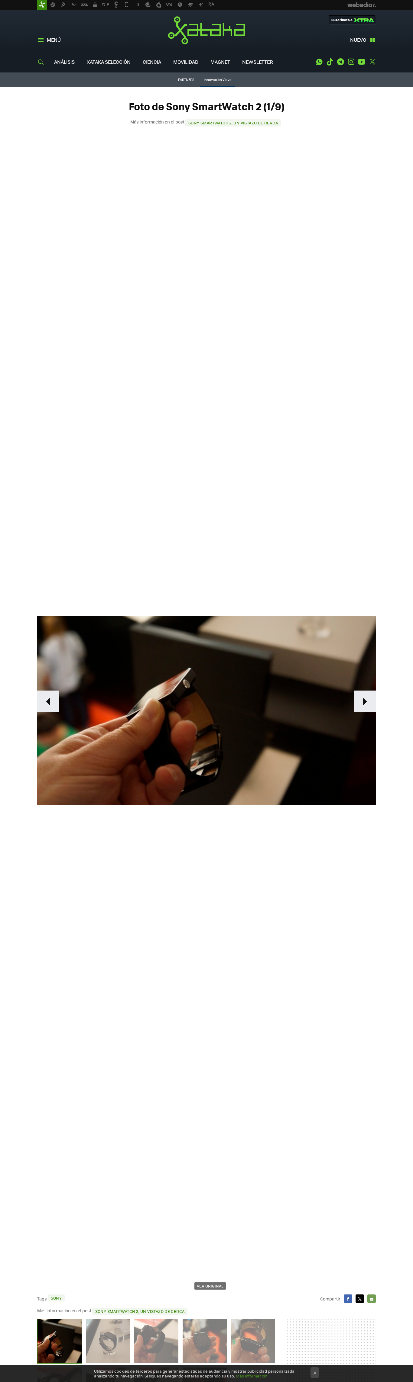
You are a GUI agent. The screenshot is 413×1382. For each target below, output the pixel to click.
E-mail (371, 1298)
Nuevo (358, 39)
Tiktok (329, 62)
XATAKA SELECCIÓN (109, 61)
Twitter (372, 62)
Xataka (206, 30)
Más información (252, 1376)
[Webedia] (361, 4)
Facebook (348, 1298)
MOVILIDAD (185, 61)
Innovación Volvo (218, 79)
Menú (54, 39)
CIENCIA (152, 61)
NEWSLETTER (257, 61)
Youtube (361, 62)
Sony (56, 1298)
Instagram (351, 62)
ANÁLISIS (64, 61)
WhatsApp (319, 62)
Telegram (340, 62)
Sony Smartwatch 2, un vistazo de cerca (233, 123)
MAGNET (220, 61)
